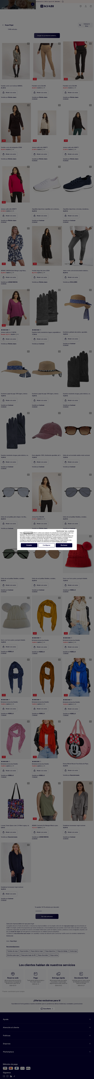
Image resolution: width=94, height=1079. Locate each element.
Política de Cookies (61, 541)
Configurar (46, 545)
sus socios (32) (28, 533)
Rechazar (64, 545)
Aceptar (29, 545)
